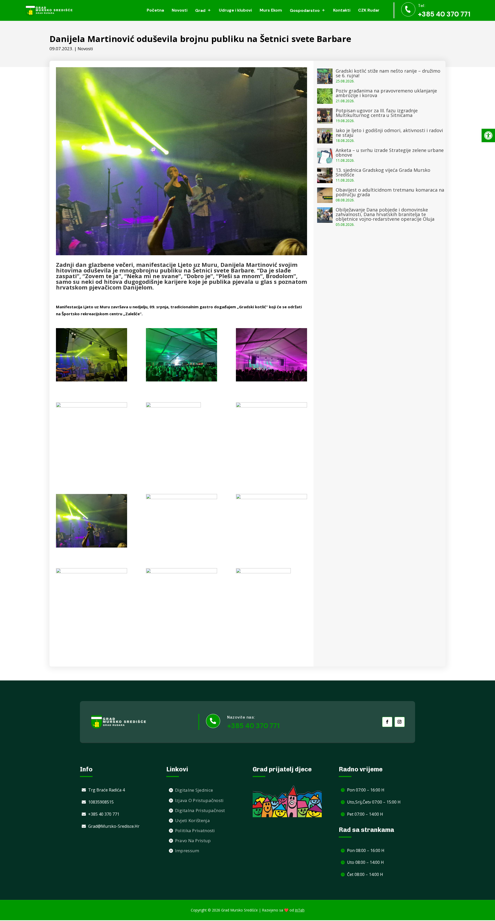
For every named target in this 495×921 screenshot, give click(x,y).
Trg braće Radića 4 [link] (106, 790)
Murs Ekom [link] (271, 10)
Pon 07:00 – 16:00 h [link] (365, 790)
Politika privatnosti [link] (195, 830)
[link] (488, 135)
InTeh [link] (299, 910)
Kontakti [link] (341, 10)
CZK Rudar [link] (369, 10)
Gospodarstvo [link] (305, 10)
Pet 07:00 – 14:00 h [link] (365, 814)
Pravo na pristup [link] (193, 840)
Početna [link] (155, 10)
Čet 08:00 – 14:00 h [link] (365, 874)
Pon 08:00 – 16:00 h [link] (365, 850)
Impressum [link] (187, 851)
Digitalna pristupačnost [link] (200, 810)
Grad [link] (200, 10)
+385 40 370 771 (253, 725)
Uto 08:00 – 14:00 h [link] (365, 862)
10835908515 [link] (101, 802)
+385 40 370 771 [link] (444, 14)
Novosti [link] (179, 10)
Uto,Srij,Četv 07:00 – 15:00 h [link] (374, 802)
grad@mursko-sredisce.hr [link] (113, 826)
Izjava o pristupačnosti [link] (199, 800)
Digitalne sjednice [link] (194, 790)
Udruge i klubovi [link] (235, 10)
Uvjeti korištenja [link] (192, 820)
